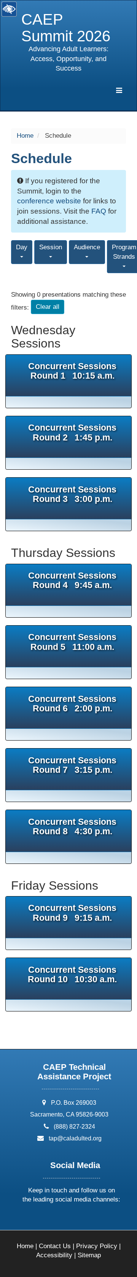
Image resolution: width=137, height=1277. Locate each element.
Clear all (47, 306)
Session (50, 247)
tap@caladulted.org (75, 1138)
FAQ (98, 211)
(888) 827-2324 (74, 1126)
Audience (87, 247)
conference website (49, 201)
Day (21, 247)
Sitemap (89, 1255)
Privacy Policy (96, 1246)
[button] (43, 1219)
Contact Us (55, 1246)
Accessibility (54, 1255)
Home (25, 135)
